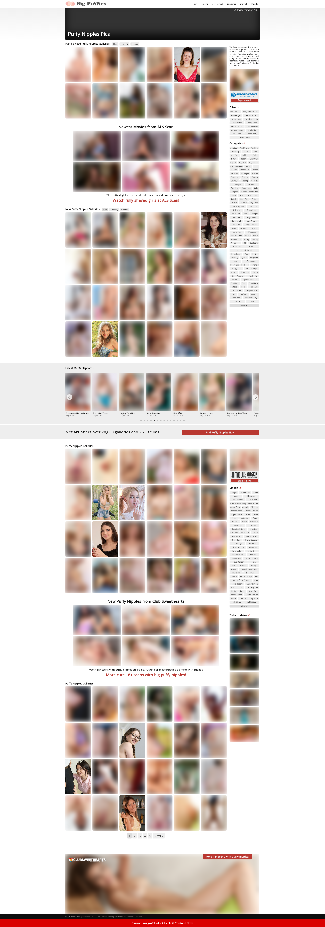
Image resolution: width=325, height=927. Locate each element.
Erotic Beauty (155, 78)
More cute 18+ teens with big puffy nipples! (146, 674)
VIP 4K (193, 480)
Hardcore (236, 217)
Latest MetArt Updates (79, 368)
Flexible (234, 203)
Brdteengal (236, 115)
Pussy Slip (234, 265)
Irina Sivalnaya (246, 576)
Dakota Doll (251, 536)
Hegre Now (236, 119)
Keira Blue (253, 591)
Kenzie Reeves (252, 595)
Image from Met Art (247, 10)
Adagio (234, 492)
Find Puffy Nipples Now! (220, 432)
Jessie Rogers (237, 584)
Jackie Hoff (235, 580)
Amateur (234, 148)
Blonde (255, 170)
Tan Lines (253, 283)
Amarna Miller (154, 824)
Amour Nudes (237, 130)
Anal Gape (244, 148)
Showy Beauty (101, 115)
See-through (251, 268)
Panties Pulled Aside (244, 250)
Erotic (241, 195)
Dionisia (220, 115)
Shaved (234, 272)
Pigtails (244, 257)
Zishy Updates (238, 615)
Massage (252, 232)
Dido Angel (237, 543)
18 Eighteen (154, 280)
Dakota (255, 532)
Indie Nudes (235, 111)
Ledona (243, 598)
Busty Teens (244, 137)
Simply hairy (252, 133)
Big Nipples (253, 162)
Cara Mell (234, 532)
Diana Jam (236, 540)
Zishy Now (252, 123)
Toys (233, 294)
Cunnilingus (246, 188)
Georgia (254, 565)
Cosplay (254, 181)
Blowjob (234, 173)
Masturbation (236, 235)
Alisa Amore (253, 503)
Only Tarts (127, 756)
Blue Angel (237, 525)
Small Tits (253, 276)
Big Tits (248, 166)
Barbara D (234, 521)
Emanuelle (236, 551)
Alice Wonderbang (238, 503)
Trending (204, 4)
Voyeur (237, 301)
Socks (234, 279)
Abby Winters (101, 480)
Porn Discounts (251, 119)
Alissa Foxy (207, 715)
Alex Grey (251, 496)
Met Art (140, 78)
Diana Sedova (251, 540)
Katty (164, 316)
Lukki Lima (251, 602)
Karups (111, 516)
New (195, 4)
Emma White (99, 827)
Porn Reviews (252, 126)
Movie (255, 235)
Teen (243, 287)
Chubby (255, 177)
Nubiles (192, 78)
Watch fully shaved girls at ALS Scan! (146, 200)
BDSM (234, 159)
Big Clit (233, 162)
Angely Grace (236, 514)
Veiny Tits (236, 298)
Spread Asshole (250, 279)
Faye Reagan (238, 562)
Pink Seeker (237, 123)
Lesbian (243, 228)
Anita (248, 514)
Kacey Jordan (252, 584)
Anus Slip (235, 151)
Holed (84, 480)
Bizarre (234, 170)
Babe (255, 155)
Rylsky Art (153, 319)
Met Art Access (251, 115)
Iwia (256, 576)
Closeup (244, 181)
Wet (252, 301)
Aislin (255, 492)
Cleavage (234, 181)
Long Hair (237, 232)
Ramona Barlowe (187, 280)
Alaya (236, 496)
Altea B (245, 507)
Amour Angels (209, 78)
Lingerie (254, 228)
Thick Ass (253, 287)
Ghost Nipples (238, 206)
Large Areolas (251, 224)
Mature (247, 235)
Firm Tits (244, 199)
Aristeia (244, 518)
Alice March (252, 499)
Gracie (234, 569)
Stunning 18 (73, 316)
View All (244, 305)
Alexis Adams (237, 499)
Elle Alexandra (238, 547)
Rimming (254, 265)
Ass (255, 151)
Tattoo (234, 287)
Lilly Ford (254, 598)
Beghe (244, 521)
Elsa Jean (253, 547)
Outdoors (254, 243)
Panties (252, 246)
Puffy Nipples (250, 261)
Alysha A (254, 507)
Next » (159, 836)
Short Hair (244, 272)
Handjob (254, 213)
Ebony (233, 195)
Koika (233, 598)
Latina (233, 228)
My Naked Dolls (102, 78)
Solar (164, 514)
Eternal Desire (155, 353)
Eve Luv (253, 554)
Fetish (233, 199)
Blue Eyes (245, 173)
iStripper (85, 78)
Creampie (237, 184)
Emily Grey (251, 551)
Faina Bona (236, 558)
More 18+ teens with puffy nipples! (227, 856)
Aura (178, 280)
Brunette (234, 177)
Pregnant (254, 257)
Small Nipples (237, 276)
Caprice (253, 529)
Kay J (242, 591)
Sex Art (125, 246)
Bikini (256, 166)
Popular (134, 44)
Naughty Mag (74, 115)
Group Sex (235, 213)
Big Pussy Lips (236, 166)
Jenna (256, 580)
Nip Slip (255, 239)
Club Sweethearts (183, 115)
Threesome (236, 290)
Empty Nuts (252, 130)
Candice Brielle (238, 529)
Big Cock (242, 162)
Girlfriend (236, 210)
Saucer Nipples (237, 126)
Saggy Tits (236, 268)
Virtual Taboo (182, 754)
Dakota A (236, 536)
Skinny (255, 272)
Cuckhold (252, 184)
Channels (244, 4)
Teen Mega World (157, 516)
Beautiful (254, 159)
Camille (253, 525)
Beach (243, 159)
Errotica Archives (102, 353)
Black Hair (244, 170)
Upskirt (254, 294)
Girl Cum (253, 206)
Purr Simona (99, 516)
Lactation (236, 224)
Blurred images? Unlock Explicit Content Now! (162, 923)
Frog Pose (253, 203)
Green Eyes (251, 210)
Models (254, 4)
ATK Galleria (154, 756)
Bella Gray (139, 480)
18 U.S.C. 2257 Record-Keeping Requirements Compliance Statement (116, 917)
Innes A (234, 576)
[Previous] (69, 397)
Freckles (243, 203)
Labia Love (236, 133)
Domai (111, 280)
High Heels (251, 217)
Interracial (236, 221)
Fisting (255, 199)
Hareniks (139, 827)
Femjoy (193, 316)
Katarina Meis (237, 587)
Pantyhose (235, 254)
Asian (246, 151)
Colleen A (245, 532)
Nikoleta (138, 244)
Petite (254, 254)
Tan (244, 283)
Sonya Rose (180, 78)
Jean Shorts (252, 221)
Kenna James (236, 595)
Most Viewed (217, 4)
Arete (234, 518)
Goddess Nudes (156, 589)
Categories (231, 4)
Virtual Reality (251, 298)
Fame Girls (127, 117)
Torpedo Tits (251, 290)
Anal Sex (254, 148)
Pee (246, 254)
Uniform (243, 294)
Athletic (245, 155)
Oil (244, 243)
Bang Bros (181, 591)
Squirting (235, 283)
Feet (256, 195)
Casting (245, 177)
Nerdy (246, 239)
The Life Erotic (74, 280)
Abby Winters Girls (250, 111)
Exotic (249, 195)
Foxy (254, 562)
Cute (256, 188)
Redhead (245, 265)
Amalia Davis (236, 510)
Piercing (234, 257)
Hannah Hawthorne (249, 569)
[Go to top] (318, 918)
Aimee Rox (245, 492)
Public (235, 261)
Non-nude (235, 243)
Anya (256, 514)
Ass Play (234, 155)
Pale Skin (237, 246)
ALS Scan (139, 316)
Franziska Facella (238, 565)
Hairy (245, 213)
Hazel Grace (153, 790)
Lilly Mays (236, 602)
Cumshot (234, 188)
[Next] (255, 397)
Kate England (252, 587)
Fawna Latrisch (251, 558)
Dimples (234, 191)
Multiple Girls (235, 239)
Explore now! (244, 100)
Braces (255, 173)
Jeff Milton (246, 580)
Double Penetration (249, 191)
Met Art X (85, 718)
